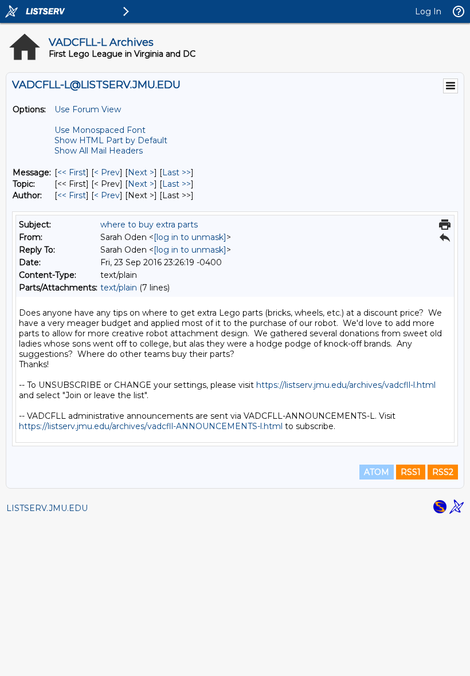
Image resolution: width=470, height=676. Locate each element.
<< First (71, 172)
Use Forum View (87, 109)
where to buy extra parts (149, 224)
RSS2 (442, 472)
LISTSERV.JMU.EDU (47, 508)
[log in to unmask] (190, 237)
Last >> (176, 172)
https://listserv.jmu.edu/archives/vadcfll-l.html (346, 385)
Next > (141, 172)
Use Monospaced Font (100, 130)
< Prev (107, 172)
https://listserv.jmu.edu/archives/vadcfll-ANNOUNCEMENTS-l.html (151, 426)
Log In (428, 11)
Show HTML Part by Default (110, 140)
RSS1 (411, 472)
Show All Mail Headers (98, 151)
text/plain (118, 287)
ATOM (376, 472)
